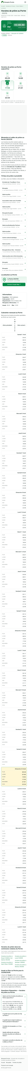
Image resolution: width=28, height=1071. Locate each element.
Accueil (3, 6)
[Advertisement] (14, 51)
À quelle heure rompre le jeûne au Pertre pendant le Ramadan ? (12, 1020)
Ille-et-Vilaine (19, 6)
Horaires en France (10, 6)
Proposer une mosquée (7, 1065)
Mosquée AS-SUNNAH (17, 33)
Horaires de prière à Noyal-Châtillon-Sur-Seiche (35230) (7, 958)
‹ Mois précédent (7, 325)
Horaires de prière (16, 1062)
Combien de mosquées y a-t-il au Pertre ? (12, 1027)
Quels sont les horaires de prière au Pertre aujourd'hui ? (13, 996)
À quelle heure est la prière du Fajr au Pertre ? (12, 1014)
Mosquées (8, 1062)
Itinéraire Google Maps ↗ (14, 284)
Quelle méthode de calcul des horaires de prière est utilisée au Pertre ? (12, 1034)
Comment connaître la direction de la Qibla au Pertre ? (12, 1040)
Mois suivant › (22, 325)
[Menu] (25, 2)
